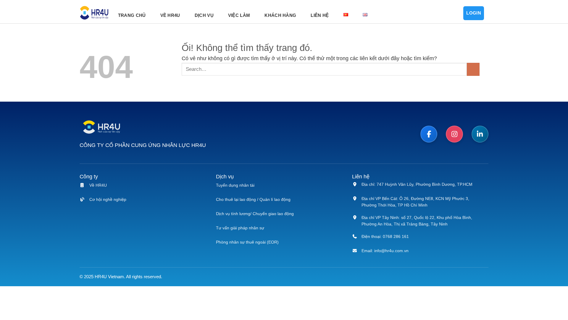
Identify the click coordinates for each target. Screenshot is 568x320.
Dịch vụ (204, 15)
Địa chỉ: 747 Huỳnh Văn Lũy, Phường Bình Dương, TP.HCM (417, 184)
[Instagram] (454, 134)
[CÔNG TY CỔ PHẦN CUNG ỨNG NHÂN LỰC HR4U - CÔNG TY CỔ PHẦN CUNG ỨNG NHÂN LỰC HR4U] (94, 13)
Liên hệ (320, 15)
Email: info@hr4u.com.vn (385, 250)
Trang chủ (132, 15)
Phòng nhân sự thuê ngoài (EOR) (247, 242)
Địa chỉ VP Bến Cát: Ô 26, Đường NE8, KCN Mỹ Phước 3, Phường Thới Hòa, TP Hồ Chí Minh (415, 201)
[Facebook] (429, 134)
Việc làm (239, 15)
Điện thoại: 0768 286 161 (385, 236)
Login (473, 13)
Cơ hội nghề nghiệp (107, 199)
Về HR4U (170, 15)
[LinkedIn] (480, 134)
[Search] (446, 13)
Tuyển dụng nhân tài (235, 185)
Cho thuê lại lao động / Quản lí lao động (253, 199)
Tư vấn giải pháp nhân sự (240, 227)
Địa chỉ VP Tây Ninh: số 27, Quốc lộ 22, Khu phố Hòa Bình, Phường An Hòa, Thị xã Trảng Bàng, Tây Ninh (417, 220)
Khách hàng (280, 15)
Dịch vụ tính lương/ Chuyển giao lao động (255, 213)
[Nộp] (473, 69)
